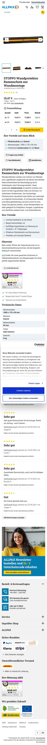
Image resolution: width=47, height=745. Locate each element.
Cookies (22, 727)
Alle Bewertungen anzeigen (14, 517)
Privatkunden (24, 2)
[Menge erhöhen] (16, 130)
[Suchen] (43, 12)
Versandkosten (40, 738)
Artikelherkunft (12, 268)
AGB (4, 723)
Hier (3, 255)
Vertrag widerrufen (9, 727)
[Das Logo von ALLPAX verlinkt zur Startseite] (10, 7)
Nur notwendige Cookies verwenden (23, 398)
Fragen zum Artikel (15, 155)
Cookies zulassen (24, 391)
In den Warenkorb (33, 130)
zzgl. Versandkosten (17, 103)
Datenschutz (33, 723)
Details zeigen (34, 383)
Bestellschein (36, 160)
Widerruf (22, 723)
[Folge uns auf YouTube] (43, 732)
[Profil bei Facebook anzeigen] (37, 732)
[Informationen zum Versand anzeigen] (12, 696)
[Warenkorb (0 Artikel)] (42, 7)
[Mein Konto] (31, 7)
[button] (23, 40)
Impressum (12, 723)
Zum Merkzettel (14, 160)
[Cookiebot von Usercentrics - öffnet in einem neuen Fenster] (34, 344)
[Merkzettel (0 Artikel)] (37, 7)
